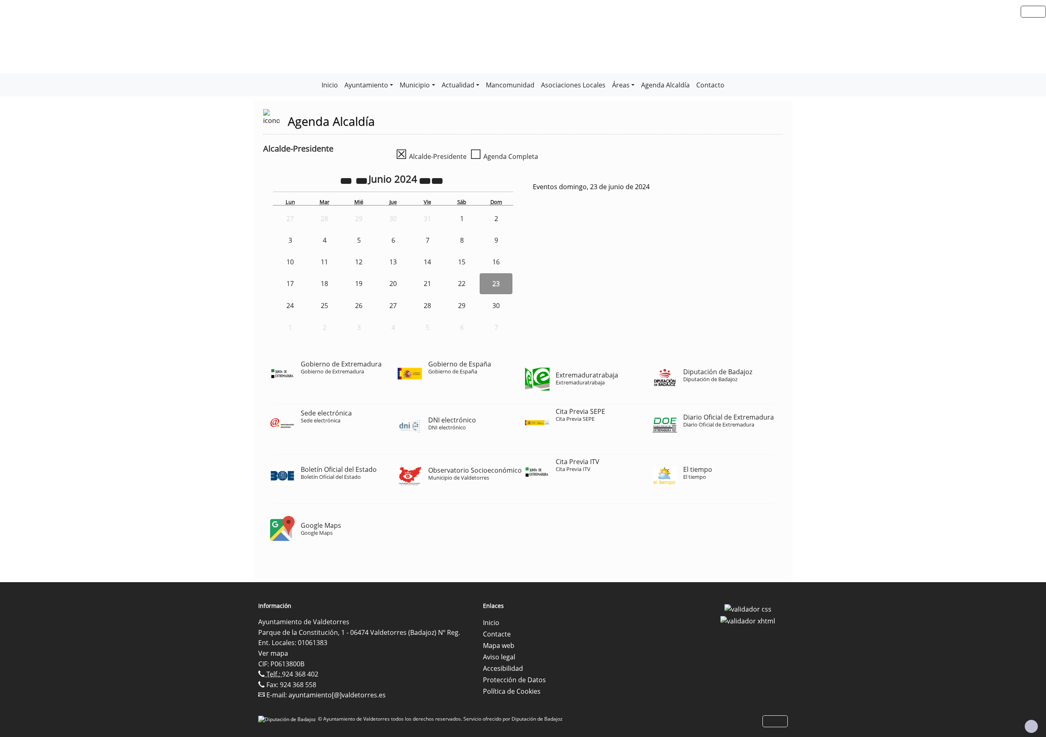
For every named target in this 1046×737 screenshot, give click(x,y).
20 (393, 283)
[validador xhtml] (747, 620)
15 (461, 261)
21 (427, 283)
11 (324, 261)
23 (496, 283)
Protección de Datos (514, 679)
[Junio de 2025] (426, 180)
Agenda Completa (504, 156)
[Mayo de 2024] (362, 180)
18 (324, 283)
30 (496, 305)
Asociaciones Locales (573, 84)
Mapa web (498, 645)
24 (290, 305)
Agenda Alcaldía (665, 84)
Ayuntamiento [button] (366, 84)
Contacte (497, 634)
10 (290, 261)
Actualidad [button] (458, 84)
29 (461, 305)
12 (358, 261)
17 (290, 283)
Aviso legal (499, 656)
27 (393, 305)
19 (358, 283)
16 (496, 261)
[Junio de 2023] (347, 180)
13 (393, 261)
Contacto (710, 84)
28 (427, 305)
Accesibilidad (503, 668)
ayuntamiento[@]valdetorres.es (337, 694)
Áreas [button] (621, 84)
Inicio (330, 84)
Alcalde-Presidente (431, 156)
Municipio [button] (415, 84)
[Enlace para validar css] (747, 608)
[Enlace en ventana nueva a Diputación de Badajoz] (288, 718)
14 (427, 261)
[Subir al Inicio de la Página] (1031, 726)
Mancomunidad (510, 84)
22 (461, 283)
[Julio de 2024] (437, 180)
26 (358, 305)
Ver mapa (273, 653)
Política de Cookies (512, 691)
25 (324, 305)
